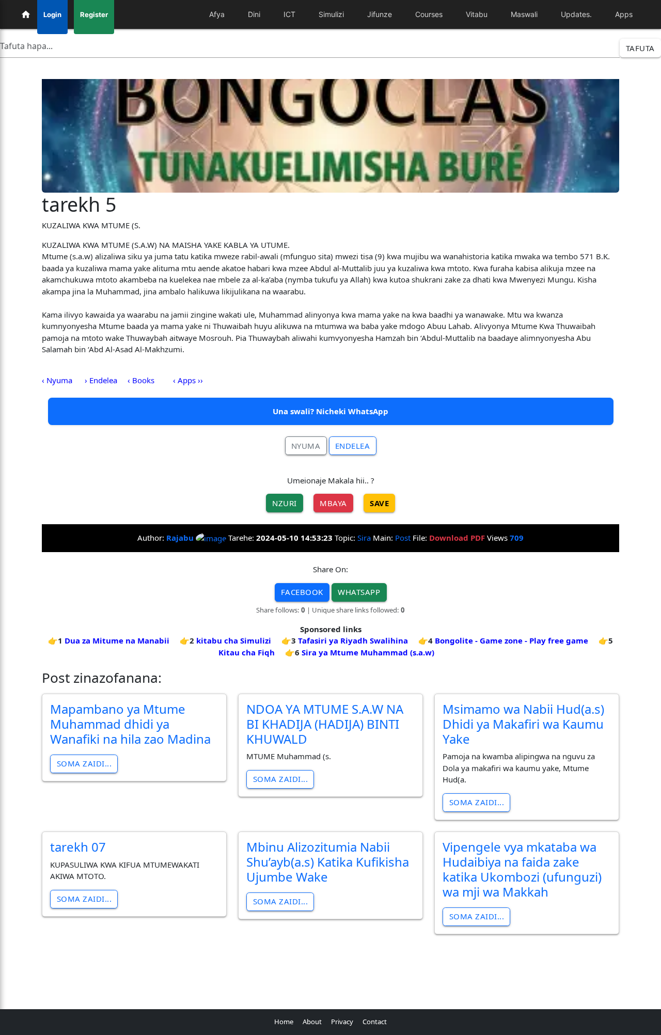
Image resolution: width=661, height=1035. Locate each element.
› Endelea (101, 380)
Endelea (352, 446)
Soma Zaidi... (84, 763)
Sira (364, 537)
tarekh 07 (78, 846)
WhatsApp (359, 592)
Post (403, 537)
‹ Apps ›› (188, 380)
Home (283, 1021)
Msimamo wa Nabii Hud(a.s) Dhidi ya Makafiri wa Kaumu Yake (523, 723)
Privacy (342, 1021)
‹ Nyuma (57, 380)
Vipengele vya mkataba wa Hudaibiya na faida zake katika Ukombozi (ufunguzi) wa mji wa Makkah (522, 869)
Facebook (302, 592)
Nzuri (284, 503)
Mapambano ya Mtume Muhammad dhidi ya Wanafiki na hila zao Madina (130, 723)
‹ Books (141, 380)
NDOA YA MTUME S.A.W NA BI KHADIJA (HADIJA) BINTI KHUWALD (324, 723)
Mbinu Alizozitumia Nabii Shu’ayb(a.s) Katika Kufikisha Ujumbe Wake (327, 861)
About (312, 1021)
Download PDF (457, 537)
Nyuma (306, 446)
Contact (375, 1021)
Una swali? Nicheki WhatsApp (330, 411)
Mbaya (333, 503)
